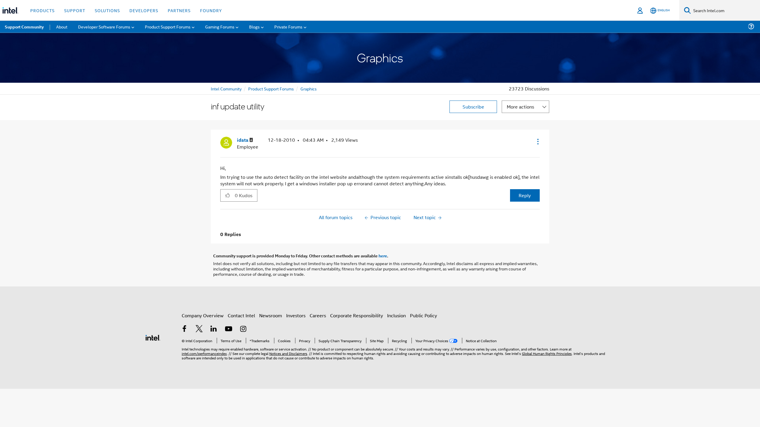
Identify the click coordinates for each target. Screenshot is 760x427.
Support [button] (74, 10)
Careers (318, 315)
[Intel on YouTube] (229, 329)
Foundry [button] (211, 10)
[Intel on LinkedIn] (214, 329)
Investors (295, 315)
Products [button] (42, 10)
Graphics (308, 88)
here (383, 255)
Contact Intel (241, 315)
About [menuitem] (61, 26)
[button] (537, 141)
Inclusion (396, 315)
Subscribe (473, 106)
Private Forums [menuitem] (288, 26)
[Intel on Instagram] (243, 329)
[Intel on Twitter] (199, 329)
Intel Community (226, 88)
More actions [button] (520, 106)
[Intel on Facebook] (184, 329)
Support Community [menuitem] (24, 26)
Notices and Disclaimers (288, 353)
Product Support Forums (271, 88)
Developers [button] (143, 10)
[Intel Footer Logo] (152, 337)
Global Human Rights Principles (547, 353)
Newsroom (270, 315)
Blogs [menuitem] (254, 26)
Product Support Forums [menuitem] (168, 26)
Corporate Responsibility (356, 315)
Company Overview (203, 315)
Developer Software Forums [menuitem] (104, 26)
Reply (525, 195)
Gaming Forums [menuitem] (220, 26)
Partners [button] (179, 10)
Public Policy (423, 315)
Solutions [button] (107, 10)
